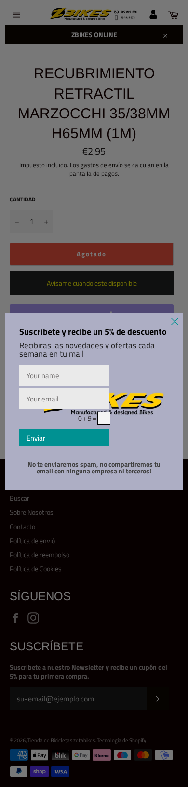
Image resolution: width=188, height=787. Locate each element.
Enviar (36, 438)
